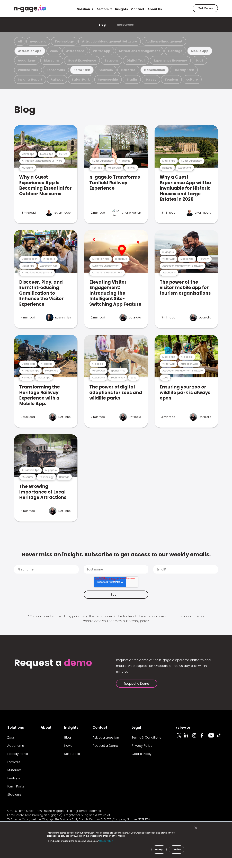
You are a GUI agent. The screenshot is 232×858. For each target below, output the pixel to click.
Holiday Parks (17, 754)
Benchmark (56, 70)
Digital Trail (136, 60)
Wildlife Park (28, 70)
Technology (64, 41)
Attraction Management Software (109, 41)
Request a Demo (136, 683)
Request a (53, 663)
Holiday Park (184, 70)
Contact (137, 9)
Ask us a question (106, 737)
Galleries (128, 70)
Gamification (154, 70)
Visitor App (101, 51)
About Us (154, 9)
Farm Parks (15, 786)
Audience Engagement (163, 41)
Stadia (131, 79)
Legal (136, 727)
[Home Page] (30, 8)
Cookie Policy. (106, 840)
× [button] (195, 827)
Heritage (175, 51)
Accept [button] (159, 849)
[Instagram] (196, 737)
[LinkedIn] (188, 737)
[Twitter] (180, 737)
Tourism (171, 79)
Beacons (111, 60)
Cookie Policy (141, 754)
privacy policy (139, 621)
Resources (125, 24)
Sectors (102, 9)
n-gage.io (38, 41)
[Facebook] (204, 737)
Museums (51, 60)
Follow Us (183, 727)
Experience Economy (170, 60)
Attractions (75, 51)
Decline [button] (176, 849)
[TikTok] (221, 737)
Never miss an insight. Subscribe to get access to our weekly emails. (116, 554)
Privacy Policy (142, 745)
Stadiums (14, 794)
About (46, 727)
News (68, 745)
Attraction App (29, 51)
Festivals (106, 70)
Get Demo (205, 8)
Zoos (54, 51)
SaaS (199, 60)
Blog (102, 24)
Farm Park (82, 70)
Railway (57, 79)
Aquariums (27, 60)
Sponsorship (108, 79)
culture (192, 79)
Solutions (15, 727)
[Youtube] (212, 737)
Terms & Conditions (146, 737)
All (20, 41)
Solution (83, 9)
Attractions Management (139, 51)
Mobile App (200, 51)
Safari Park (81, 79)
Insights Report (30, 79)
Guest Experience (82, 60)
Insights (121, 9)
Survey (150, 79)
